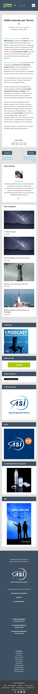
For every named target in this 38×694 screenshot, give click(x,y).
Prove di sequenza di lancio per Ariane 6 (17, 258)
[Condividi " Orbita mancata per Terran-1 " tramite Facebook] (13, 144)
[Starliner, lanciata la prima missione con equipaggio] (19, 298)
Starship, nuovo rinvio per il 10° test (16, 284)
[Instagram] (21, 692)
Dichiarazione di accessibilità (19, 593)
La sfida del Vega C (10, 232)
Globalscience (21, 683)
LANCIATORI (20, 685)
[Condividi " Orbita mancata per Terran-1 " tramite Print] (25, 144)
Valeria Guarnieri (19, 633)
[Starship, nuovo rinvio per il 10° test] (19, 272)
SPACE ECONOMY (12, 685)
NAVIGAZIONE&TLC (20, 687)
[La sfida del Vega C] (19, 220)
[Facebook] (15, 692)
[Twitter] (18, 692)
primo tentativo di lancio (12, 62)
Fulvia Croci (19, 27)
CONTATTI (19, 597)
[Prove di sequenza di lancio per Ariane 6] (19, 246)
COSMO (12, 687)
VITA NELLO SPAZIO (28, 685)
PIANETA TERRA (5, 687)
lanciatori (26, 27)
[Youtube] (24, 692)
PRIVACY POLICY (22, 690)
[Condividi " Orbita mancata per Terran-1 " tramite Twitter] (17, 144)
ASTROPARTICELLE (30, 687)
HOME (5, 685)
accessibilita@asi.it (19, 601)
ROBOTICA (14, 690)
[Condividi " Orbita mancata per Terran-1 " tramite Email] (21, 144)
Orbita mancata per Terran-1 (12, 38)
